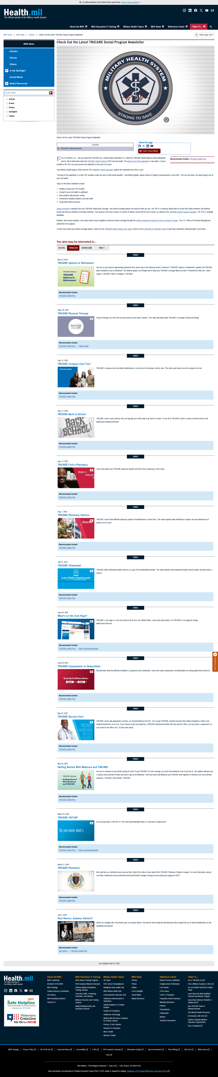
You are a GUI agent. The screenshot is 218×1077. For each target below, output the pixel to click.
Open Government (154, 1049)
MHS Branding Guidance (56, 998)
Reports (162, 1017)
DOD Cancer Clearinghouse (113, 984)
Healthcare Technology (111, 1014)
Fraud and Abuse (63, 1049)
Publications (164, 1013)
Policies (163, 1006)
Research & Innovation (111, 1028)
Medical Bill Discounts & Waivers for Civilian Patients (115, 1019)
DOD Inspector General (111, 1049)
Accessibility (81, 1049)
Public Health (83, 346)
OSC (108, 1055)
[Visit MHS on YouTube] (206, 11)
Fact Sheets (164, 987)
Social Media (16, 77)
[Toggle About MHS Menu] (86, 26)
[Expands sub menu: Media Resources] (6, 83)
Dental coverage (63, 208)
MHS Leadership (53, 980)
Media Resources (19, 83)
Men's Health (108, 1031)
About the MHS (77, 26)
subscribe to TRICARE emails (155, 229)
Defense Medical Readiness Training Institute (85, 988)
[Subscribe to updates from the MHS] (212, 11)
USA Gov (187, 1049)
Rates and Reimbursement (88, 648)
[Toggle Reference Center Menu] (187, 26)
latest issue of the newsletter (138, 161)
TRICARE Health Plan (198, 159)
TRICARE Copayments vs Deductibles (79, 666)
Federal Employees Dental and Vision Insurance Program (157, 220)
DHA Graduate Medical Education (87, 984)
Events (11, 103)
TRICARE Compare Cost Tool (74, 364)
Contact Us (51, 1002)
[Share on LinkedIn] (147, 146)
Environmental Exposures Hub (114, 995)
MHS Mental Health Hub (112, 991)
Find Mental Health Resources (199, 1012)
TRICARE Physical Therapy (73, 313)
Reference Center (176, 26)
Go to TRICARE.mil (195, 980)
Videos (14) (73, 248)
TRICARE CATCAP (68, 817)
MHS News (156, 26)
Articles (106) (87, 248)
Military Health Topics (133, 26)
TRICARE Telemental (69, 565)
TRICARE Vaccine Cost (70, 716)
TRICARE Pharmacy (69, 868)
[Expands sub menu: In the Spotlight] (6, 70)
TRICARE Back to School (72, 414)
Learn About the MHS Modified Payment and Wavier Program (199, 995)
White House (202, 1049)
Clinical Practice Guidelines (170, 980)
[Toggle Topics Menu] (146, 26)
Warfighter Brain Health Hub (113, 987)
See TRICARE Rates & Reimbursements (196, 1007)
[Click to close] (215, 654)
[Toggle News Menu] (163, 26)
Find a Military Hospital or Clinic (199, 984)
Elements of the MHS (55, 984)
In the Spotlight (18, 70)
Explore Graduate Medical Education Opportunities (197, 1020)
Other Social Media (150, 151)
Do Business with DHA (196, 1016)
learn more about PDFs (158, 1071)
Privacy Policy (28, 1049)
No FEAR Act (45, 1049)
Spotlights (13, 112)
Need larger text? (206, 35)
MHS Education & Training (103, 26)
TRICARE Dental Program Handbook (183, 212)
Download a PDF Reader (136, 1071)
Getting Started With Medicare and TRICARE (83, 767)
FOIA (94, 1049)
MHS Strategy (52, 987)
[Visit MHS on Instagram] (184, 11)
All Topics (107, 980)
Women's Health (109, 1035)
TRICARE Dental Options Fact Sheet (118, 229)
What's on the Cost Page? (72, 615)
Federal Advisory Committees (58, 991)
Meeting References (167, 1002)
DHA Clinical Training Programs (87, 980)
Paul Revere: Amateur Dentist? (75, 918)
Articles (14, 51)
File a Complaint (194, 1026)
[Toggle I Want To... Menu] (204, 26)
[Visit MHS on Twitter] (201, 11)
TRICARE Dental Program (97, 161)
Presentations (165, 1009)
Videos (13, 64)
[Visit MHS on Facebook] (195, 11)
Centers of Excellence (111, 1011)
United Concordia (106, 170)
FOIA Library (164, 991)
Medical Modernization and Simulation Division (85, 1007)
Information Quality (134, 1049)
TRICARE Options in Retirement (76, 263)
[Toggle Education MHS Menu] (118, 26)
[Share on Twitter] (143, 146)
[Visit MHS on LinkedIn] (190, 11)
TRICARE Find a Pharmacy (73, 464)
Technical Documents (168, 1020)
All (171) (61, 248)
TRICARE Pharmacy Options (74, 515)
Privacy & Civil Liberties (112, 1024)
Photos (13, 57)
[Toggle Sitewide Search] (211, 27)
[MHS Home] (20, 985)
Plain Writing (172, 1049)
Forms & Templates (167, 995)
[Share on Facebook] (139, 146)
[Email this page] (151, 146)
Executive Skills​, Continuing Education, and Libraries (85, 995)
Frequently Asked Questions (170, 998)
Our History (63, 951)
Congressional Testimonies (170, 984)
